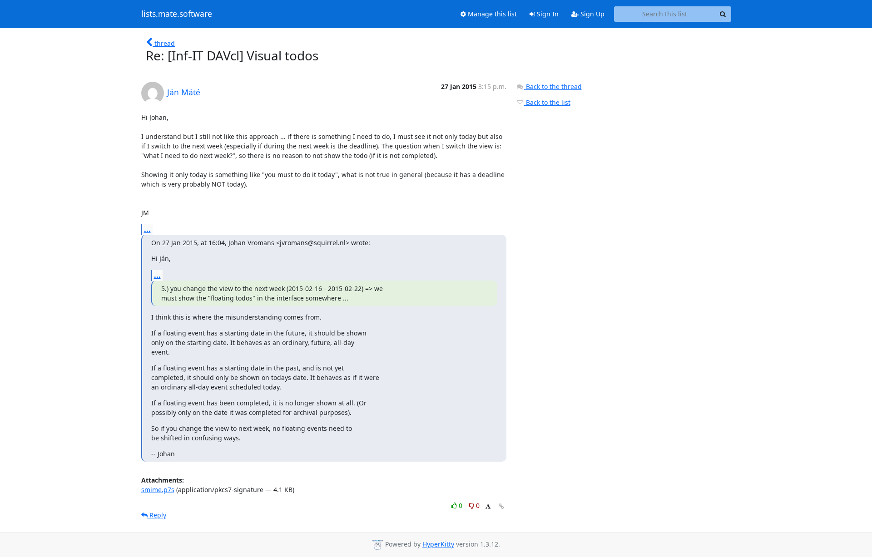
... (147, 229)
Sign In (547, 14)
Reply (157, 515)
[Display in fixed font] (488, 507)
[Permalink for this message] (501, 506)
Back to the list (547, 102)
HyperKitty (438, 544)
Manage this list (491, 14)
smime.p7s (157, 489)
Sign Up (591, 14)
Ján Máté (183, 92)
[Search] (723, 14)
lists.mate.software (176, 14)
